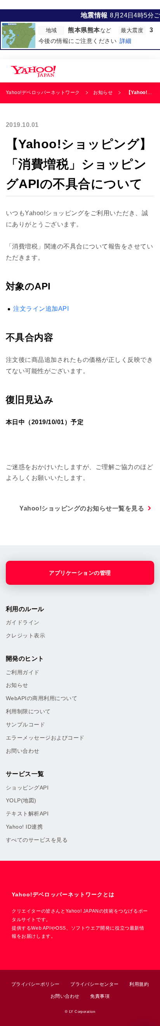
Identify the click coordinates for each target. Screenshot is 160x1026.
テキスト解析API (27, 813)
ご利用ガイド (23, 672)
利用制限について (28, 711)
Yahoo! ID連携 (24, 827)
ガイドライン (23, 622)
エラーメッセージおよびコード (45, 738)
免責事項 (100, 996)
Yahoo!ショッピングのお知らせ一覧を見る (81, 508)
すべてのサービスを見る (37, 840)
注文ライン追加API (41, 308)
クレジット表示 (25, 635)
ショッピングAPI (27, 787)
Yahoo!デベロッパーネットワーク (43, 92)
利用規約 (139, 984)
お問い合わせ (23, 751)
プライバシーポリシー (35, 984)
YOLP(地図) (21, 800)
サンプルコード (25, 724)
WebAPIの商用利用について (41, 698)
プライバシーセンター (94, 984)
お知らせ (103, 92)
